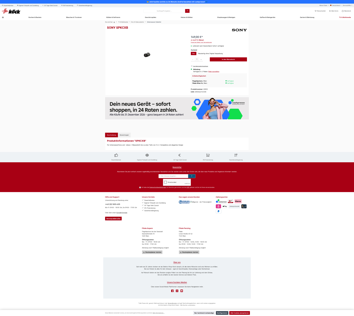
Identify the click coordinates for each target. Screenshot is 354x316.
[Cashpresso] (221, 201)
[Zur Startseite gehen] (11, 11)
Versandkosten (172, 303)
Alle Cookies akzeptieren (239, 313)
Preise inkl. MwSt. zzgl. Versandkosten (201, 42)
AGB (187, 187)
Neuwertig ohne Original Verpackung (210, 53)
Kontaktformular (121, 213)
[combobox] (164, 11)
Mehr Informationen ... (158, 313)
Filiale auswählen (213, 71)
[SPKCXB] (147, 55)
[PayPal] (219, 211)
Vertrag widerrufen (113, 218)
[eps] (218, 206)
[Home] (3, 17)
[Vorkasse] (231, 201)
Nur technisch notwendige (204, 313)
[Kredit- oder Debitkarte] (244, 206)
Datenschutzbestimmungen (157, 187)
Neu (193, 53)
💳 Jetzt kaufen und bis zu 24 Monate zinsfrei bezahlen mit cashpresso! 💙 (177, 2)
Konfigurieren (222, 313)
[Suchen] (187, 11)
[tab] (111, 135)
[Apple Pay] (225, 206)
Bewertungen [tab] (124, 135)
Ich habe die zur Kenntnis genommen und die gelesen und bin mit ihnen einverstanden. (178, 187)
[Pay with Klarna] (238, 201)
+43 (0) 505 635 (112, 204)
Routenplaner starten (153, 252)
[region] (147, 55)
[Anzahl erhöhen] (201, 59)
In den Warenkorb (228, 59)
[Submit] (191, 176)
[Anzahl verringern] (193, 59)
